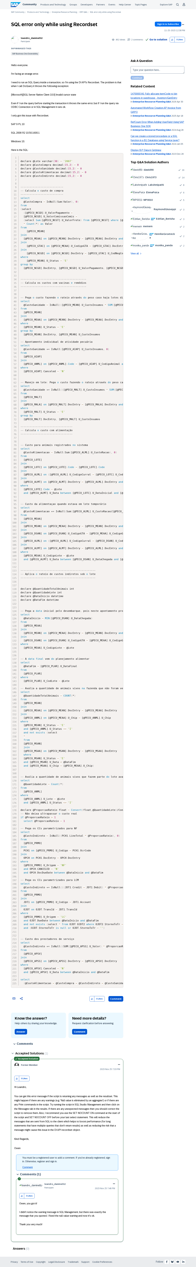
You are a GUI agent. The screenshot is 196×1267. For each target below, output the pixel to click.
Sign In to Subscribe (168, 24)
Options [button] (183, 24)
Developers (87, 4)
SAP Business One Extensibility (25, 54)
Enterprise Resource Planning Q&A (152, 101)
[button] (172, 39)
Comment (116, 999)
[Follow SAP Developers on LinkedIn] (183, 1262)
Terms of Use (27, 1262)
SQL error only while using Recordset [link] (105, 12)
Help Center (125, 4)
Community (30, 4)
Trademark (73, 1262)
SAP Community (17, 12)
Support (85, 1262)
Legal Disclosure (56, 1262)
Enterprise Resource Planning (64, 12)
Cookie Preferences (102, 1262)
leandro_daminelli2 (31, 38)
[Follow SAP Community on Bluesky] (172, 1262)
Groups (73, 4)
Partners (100, 4)
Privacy (14, 1262)
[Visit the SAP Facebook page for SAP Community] (167, 1262)
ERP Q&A (83, 12)
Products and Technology (53, 4)
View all (135, 253)
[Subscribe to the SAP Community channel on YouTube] (178, 1262)
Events (112, 4)
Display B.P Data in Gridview (146, 150)
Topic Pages (141, 4)
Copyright (41, 1262)
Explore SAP (166, 4)
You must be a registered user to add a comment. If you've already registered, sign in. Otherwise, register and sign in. (66, 1159)
